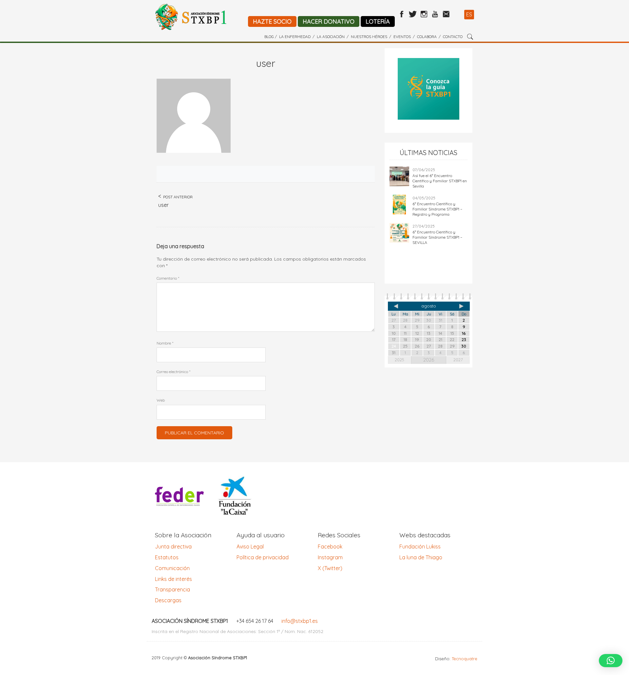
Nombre (165, 343)
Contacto (453, 36)
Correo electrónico (173, 371)
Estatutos (167, 557)
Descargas (168, 600)
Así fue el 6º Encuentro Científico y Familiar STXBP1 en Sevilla (439, 181)
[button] (610, 660)
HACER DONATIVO (328, 21)
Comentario (168, 278)
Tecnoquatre (464, 658)
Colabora (427, 36)
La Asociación (331, 36)
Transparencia (172, 589)
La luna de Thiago (420, 557)
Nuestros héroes (369, 36)
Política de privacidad (263, 557)
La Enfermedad (295, 36)
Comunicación (172, 568)
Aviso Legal (250, 546)
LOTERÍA (378, 21)
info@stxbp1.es (299, 621)
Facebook (330, 546)
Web (161, 400)
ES (469, 14)
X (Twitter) (330, 568)
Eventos (402, 36)
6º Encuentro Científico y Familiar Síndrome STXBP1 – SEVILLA (437, 237)
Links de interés (173, 579)
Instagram (330, 557)
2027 (458, 359)
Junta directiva (173, 546)
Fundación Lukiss (420, 546)
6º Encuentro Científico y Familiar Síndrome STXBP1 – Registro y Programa (437, 209)
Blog (269, 36)
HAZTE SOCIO (272, 21)
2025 (399, 359)
